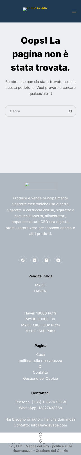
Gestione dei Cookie (40, 378)
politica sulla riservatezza (40, 360)
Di (40, 366)
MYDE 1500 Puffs (40, 331)
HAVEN (40, 291)
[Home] (40, 434)
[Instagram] (46, 260)
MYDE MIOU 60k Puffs (40, 325)
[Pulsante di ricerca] (70, 111)
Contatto (40, 372)
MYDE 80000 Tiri (40, 319)
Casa (40, 354)
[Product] (40, 437)
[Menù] (74, 11)
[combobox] (35, 111)
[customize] (40, 441)
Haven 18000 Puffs (40, 313)
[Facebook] (22, 260)
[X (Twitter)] (34, 260)
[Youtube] (58, 260)
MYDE (40, 285)
